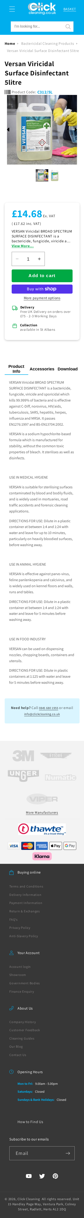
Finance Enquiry (21, 991)
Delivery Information (25, 895)
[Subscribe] (67, 1153)
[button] (12, 9)
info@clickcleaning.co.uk (42, 714)
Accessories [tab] (42, 369)
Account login (20, 967)
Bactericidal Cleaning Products (47, 43)
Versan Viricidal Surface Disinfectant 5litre (43, 50)
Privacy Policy (19, 928)
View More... (23, 245)
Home (10, 43)
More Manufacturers (42, 812)
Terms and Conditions (26, 886)
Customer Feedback (24, 1030)
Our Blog (16, 1046)
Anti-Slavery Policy (23, 936)
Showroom (17, 975)
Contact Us (17, 1055)
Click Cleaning (29, 1199)
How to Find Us (30, 1121)
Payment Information (25, 903)
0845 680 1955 (48, 708)
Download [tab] (68, 369)
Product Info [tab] (16, 369)
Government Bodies (24, 983)
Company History (22, 1022)
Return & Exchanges (24, 911)
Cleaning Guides (22, 1038)
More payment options (42, 297)
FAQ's (13, 919)
